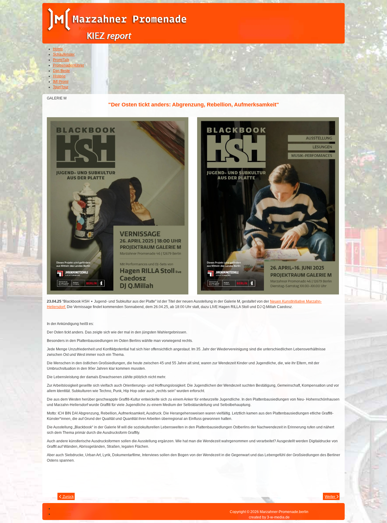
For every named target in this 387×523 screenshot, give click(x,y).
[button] (366, 502)
